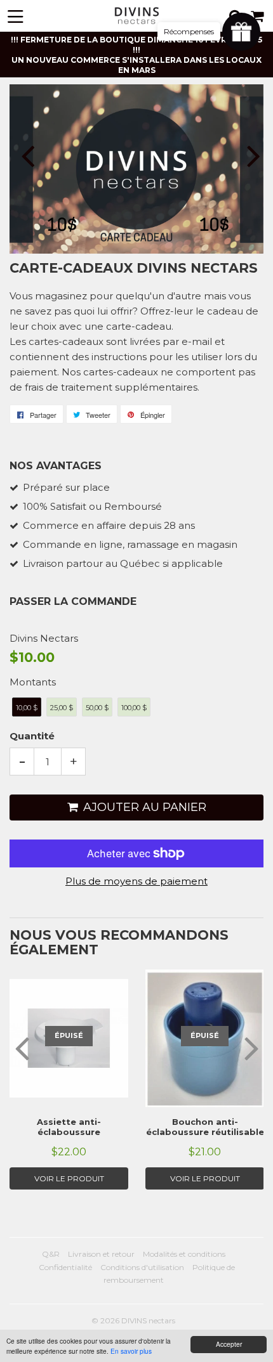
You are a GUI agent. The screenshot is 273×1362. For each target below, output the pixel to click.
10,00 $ (26, 707)
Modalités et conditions (184, 1254)
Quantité (32, 736)
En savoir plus (131, 1351)
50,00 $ (97, 707)
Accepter (229, 1344)
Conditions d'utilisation (142, 1267)
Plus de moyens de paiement (136, 881)
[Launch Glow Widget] (241, 32)
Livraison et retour (101, 1254)
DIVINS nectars (148, 1320)
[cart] (258, 16)
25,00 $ (61, 707)
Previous (21, 155)
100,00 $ (134, 707)
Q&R (51, 1254)
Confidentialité (65, 1267)
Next (252, 155)
